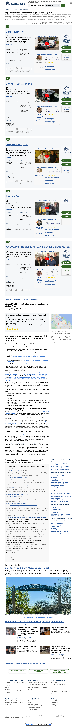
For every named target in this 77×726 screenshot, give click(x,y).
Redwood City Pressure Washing (60, 466)
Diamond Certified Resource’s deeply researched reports (20, 443)
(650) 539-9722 (66, 263)
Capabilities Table (49, 71)
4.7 (46, 62)
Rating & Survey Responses (52, 65)
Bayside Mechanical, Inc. (25, 377)
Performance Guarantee (25, 363)
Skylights (53, 528)
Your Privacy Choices (42, 724)
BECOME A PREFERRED (17, 671)
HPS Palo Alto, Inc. (56, 509)
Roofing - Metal (55, 526)
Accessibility (54, 706)
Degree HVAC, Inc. (40, 378)
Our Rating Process (10, 684)
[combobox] (37, 5)
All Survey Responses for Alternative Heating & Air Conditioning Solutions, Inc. (26, 517)
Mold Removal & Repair (57, 523)
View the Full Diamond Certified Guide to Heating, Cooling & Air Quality (26, 663)
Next (31, 69)
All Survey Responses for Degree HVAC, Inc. (17, 494)
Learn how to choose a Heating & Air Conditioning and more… (22, 299)
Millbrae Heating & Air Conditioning (60, 482)
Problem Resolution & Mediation (37, 687)
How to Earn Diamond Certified (14, 702)
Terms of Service (55, 700)
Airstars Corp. (13, 496)
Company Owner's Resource (13, 700)
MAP (64, 57)
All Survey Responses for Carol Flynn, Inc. (16, 477)
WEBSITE (67, 57)
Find (62, 5)
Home (29, 700)
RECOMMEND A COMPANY (38, 671)
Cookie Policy (54, 704)
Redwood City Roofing (57, 468)
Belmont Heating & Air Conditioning (61, 483)
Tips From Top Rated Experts (36, 684)
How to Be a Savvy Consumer (36, 686)
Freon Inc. (7, 380)
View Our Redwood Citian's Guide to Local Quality (38, 617)
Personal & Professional (35, 706)
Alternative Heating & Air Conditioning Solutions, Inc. (19, 378)
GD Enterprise (54, 512)
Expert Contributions (39, 66)
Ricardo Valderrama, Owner (39, 116)
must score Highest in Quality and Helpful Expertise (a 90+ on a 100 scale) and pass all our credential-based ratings (26, 374)
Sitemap (7, 687)
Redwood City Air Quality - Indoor (60, 464)
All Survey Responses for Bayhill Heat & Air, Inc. (18, 485)
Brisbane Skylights (56, 492)
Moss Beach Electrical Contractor (60, 501)
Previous (6, 69)
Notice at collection (30, 724)
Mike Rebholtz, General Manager (39, 279)
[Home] (7, 4)
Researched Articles (50, 69)
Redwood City (16, 9)
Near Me (7, 685)
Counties (7, 689)
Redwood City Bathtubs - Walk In (60, 469)
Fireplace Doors (55, 529)
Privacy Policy (55, 702)
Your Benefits (55, 682)
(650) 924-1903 (66, 213)
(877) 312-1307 (19, 717)
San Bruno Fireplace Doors (58, 500)
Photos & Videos (49, 68)
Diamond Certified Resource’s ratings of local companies (20, 435)
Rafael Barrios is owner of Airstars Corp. (39, 229)
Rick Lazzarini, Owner (39, 176)
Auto (29, 702)
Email (66, 51)
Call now (66, 48)
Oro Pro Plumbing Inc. (57, 507)
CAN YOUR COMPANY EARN (59, 671)
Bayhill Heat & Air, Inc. (39, 377)
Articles (30, 689)
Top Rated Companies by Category (15, 682)
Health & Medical (33, 704)
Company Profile (49, 66)
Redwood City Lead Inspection (59, 463)
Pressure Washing (56, 525)
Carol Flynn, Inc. (13, 377)
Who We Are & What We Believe (60, 691)
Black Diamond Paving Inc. (58, 511)
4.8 (46, 175)
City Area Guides (33, 709)
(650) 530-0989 (66, 161)
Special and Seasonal (34, 707)
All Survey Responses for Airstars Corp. (16, 503)
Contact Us (54, 693)
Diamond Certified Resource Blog (37, 682)
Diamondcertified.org (8, 9)
